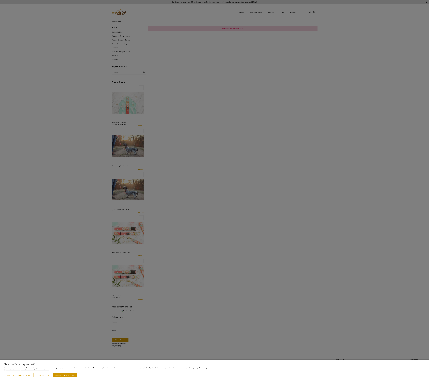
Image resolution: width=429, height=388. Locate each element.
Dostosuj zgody (43, 375)
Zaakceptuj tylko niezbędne (18, 375)
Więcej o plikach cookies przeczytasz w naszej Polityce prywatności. (26, 370)
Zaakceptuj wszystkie (65, 375)
